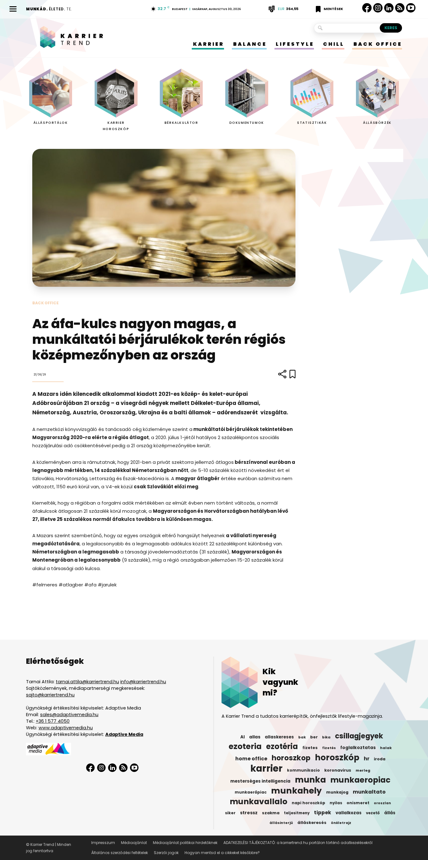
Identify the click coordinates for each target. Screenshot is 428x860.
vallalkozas (349, 813)
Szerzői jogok (166, 852)
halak (386, 747)
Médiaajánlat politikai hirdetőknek (185, 842)
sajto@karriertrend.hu (50, 695)
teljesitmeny (297, 812)
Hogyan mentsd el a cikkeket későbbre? (222, 852)
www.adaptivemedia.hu (66, 728)
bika (326, 737)
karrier (266, 768)
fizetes (310, 747)
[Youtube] (410, 8)
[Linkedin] (389, 8)
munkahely (296, 791)
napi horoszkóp (308, 802)
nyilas (336, 802)
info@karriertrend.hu (143, 682)
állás (389, 813)
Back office (45, 303)
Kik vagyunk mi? (280, 682)
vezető (373, 812)
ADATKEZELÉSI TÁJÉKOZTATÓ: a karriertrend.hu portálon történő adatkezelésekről (298, 842)
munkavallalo (258, 802)
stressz (249, 813)
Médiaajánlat (134, 842)
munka (310, 780)
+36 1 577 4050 (53, 721)
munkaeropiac (360, 780)
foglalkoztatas (358, 748)
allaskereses (279, 737)
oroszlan (382, 803)
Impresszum (103, 842)
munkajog (337, 792)
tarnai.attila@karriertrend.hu (87, 682)
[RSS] (400, 8)
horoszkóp (337, 757)
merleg (363, 770)
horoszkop (291, 758)
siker (230, 812)
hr (366, 759)
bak (302, 737)
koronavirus (337, 770)
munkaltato (369, 792)
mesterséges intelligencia (260, 781)
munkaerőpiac (251, 792)
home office (251, 759)
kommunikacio (303, 770)
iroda (379, 759)
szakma (270, 812)
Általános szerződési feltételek (119, 852)
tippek (322, 813)
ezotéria (282, 746)
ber (314, 737)
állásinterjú (281, 822)
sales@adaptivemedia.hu (69, 714)
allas (254, 737)
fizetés (329, 748)
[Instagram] (378, 8)
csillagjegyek (359, 736)
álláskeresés (311, 823)
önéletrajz (341, 823)
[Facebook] (367, 8)
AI (242, 737)
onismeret (358, 802)
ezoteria (245, 746)
